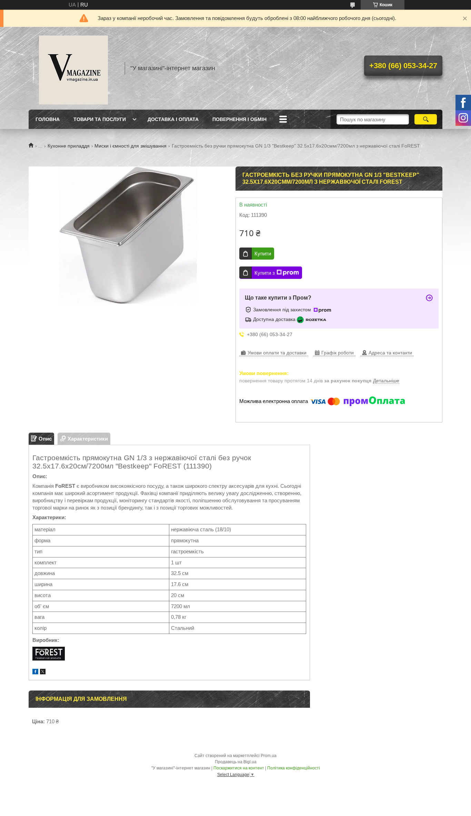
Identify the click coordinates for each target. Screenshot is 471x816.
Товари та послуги (99, 119)
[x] (43, 672)
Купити (262, 253)
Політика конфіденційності (293, 768)
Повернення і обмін (239, 119)
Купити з (264, 273)
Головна (48, 119)
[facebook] (35, 672)
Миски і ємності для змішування (130, 146)
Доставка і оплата (173, 119)
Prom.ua (269, 755)
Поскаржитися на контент (238, 768)
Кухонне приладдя (69, 146)
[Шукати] (425, 119)
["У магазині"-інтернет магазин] (73, 68)
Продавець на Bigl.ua (236, 761)
